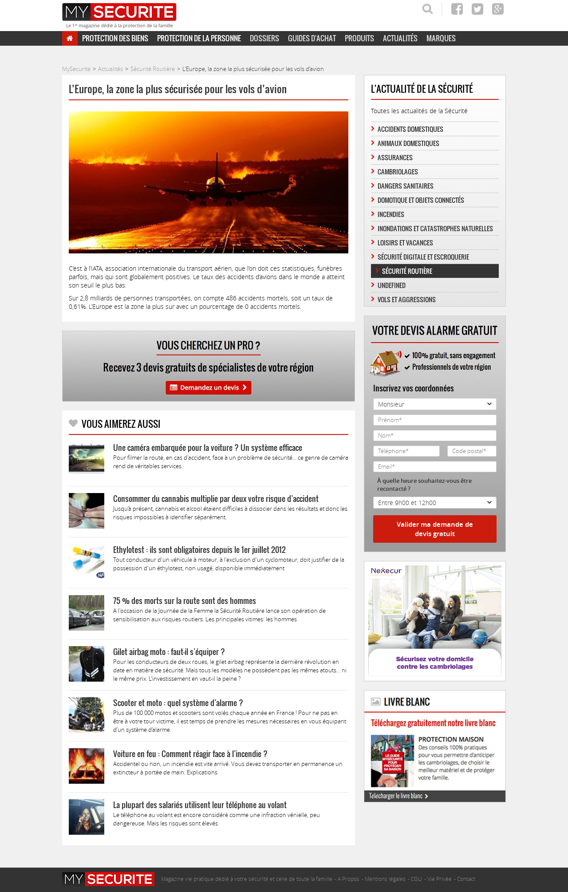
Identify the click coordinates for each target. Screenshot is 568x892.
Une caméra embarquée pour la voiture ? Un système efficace (207, 447)
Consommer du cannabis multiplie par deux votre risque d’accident (216, 498)
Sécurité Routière (407, 271)
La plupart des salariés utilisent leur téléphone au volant (200, 804)
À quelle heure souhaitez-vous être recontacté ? (424, 485)
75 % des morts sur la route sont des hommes (184, 600)
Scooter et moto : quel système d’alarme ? (178, 702)
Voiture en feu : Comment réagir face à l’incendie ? (190, 753)
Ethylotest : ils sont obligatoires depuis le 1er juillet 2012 (199, 549)
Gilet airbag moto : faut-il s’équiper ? (169, 651)
